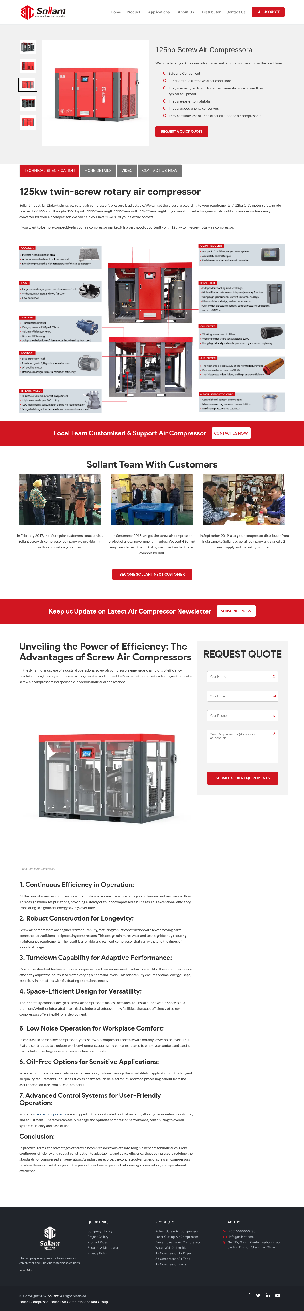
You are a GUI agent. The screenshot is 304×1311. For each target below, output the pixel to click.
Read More (26, 1270)
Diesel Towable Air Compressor (177, 1242)
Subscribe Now (236, 611)
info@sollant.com (241, 1237)
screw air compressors (49, 1114)
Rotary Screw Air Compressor (176, 1231)
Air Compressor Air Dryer (173, 1253)
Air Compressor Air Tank (172, 1259)
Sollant (53, 1296)
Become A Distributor (102, 1247)
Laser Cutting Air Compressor (176, 1237)
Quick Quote (268, 12)
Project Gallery (98, 1237)
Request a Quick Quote (182, 131)
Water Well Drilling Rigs (171, 1247)
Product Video (97, 1242)
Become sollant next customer (152, 574)
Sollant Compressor (34, 1301)
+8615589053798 (242, 1231)
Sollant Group (97, 1301)
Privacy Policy (97, 1253)
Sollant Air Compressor (68, 1301)
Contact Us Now (231, 433)
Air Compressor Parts (170, 1264)
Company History (100, 1231)
